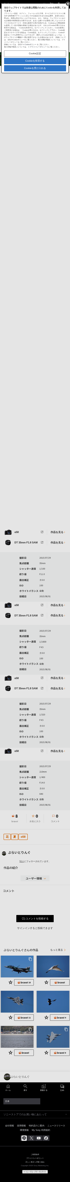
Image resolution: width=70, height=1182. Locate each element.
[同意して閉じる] (67, 3)
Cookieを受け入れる (35, 68)
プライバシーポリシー (38, 47)
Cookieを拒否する (35, 60)
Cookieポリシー (30, 44)
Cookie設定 (35, 53)
